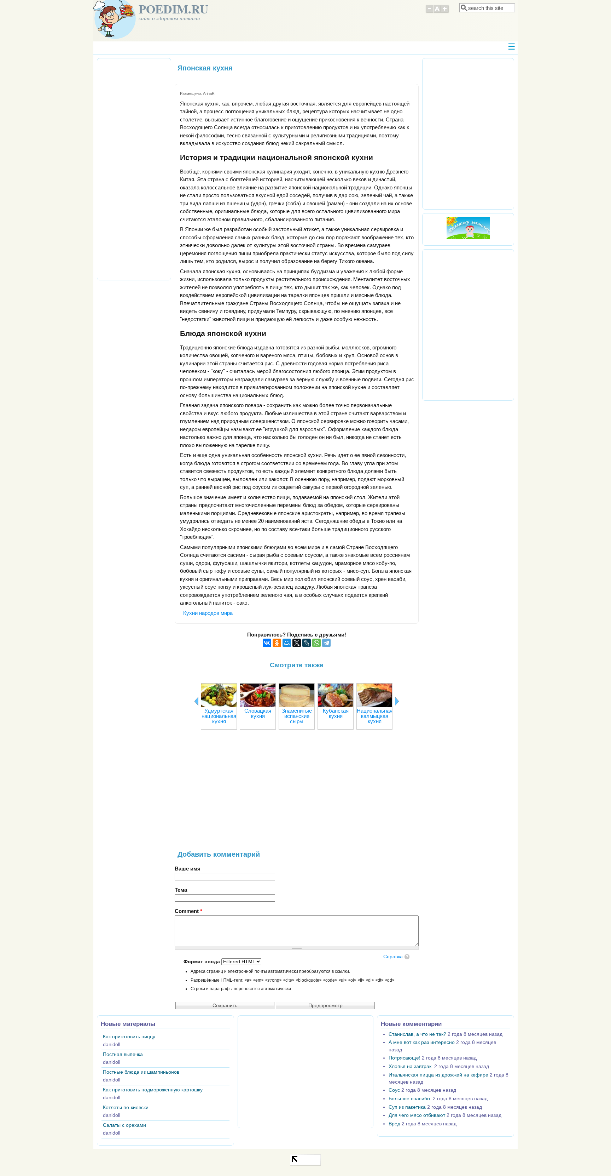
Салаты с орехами (124, 1125)
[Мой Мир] (287, 643)
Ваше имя (187, 869)
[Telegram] (326, 643)
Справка (393, 956)
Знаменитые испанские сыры (297, 716)
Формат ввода (202, 961)
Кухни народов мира (208, 613)
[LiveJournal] (306, 643)
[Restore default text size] (437, 12)
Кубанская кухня (336, 713)
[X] (296, 643)
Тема (181, 890)
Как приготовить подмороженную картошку (153, 1089)
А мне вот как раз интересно (422, 1042)
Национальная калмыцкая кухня (374, 716)
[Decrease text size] (429, 12)
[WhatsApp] (316, 643)
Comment (188, 911)
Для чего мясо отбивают (417, 1115)
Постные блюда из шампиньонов (141, 1072)
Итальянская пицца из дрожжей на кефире (438, 1075)
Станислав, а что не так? (417, 1034)
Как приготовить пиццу (129, 1036)
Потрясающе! (404, 1058)
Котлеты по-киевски (126, 1107)
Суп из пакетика (407, 1107)
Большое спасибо (410, 1098)
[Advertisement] (297, 793)
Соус (394, 1090)
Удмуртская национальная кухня (219, 716)
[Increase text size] (445, 12)
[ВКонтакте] (267, 643)
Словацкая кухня (257, 713)
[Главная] (114, 37)
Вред (394, 1123)
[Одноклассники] (277, 643)
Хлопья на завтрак (411, 1066)
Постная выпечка (123, 1054)
